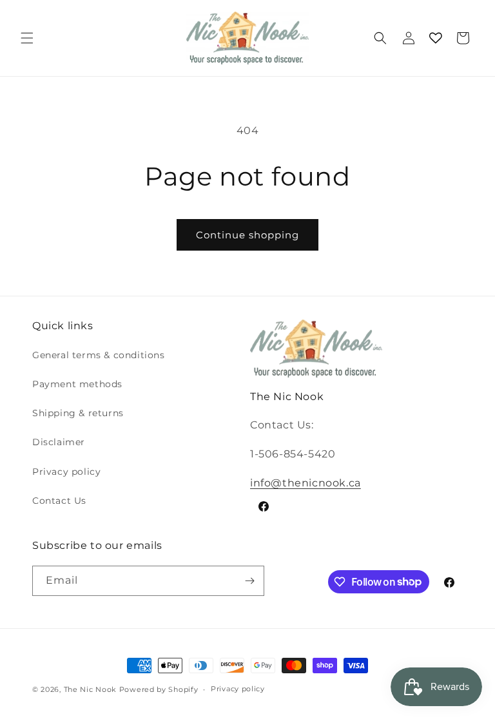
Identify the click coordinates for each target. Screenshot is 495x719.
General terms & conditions (98, 355)
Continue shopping (247, 235)
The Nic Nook (90, 689)
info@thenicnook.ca (305, 483)
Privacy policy (66, 471)
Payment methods (77, 384)
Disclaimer (58, 442)
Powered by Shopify (159, 689)
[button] (27, 38)
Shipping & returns (78, 413)
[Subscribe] (249, 581)
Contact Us (59, 500)
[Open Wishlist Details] (436, 38)
